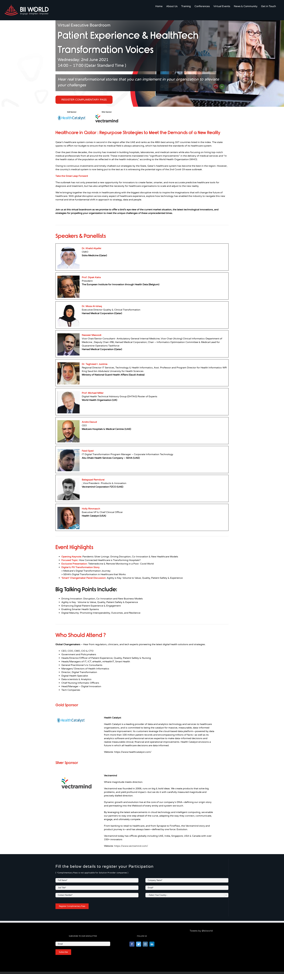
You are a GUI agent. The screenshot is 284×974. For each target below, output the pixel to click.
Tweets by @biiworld (201, 930)
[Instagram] (145, 944)
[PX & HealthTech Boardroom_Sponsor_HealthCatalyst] (71, 717)
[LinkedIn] (151, 944)
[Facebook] (131, 944)
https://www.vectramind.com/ (131, 845)
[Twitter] (138, 944)
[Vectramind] (76, 775)
